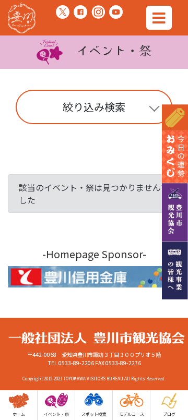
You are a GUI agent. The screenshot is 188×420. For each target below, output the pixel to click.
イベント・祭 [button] (56, 414)
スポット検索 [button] (94, 414)
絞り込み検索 (94, 106)
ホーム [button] (19, 414)
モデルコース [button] (131, 414)
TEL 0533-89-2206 (71, 363)
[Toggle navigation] (159, 18)
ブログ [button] (169, 414)
